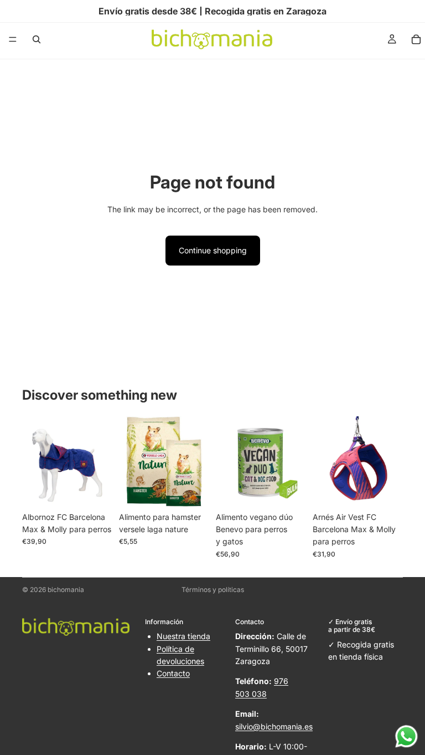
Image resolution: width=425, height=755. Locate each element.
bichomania (66, 589)
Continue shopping (213, 250)
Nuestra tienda (183, 636)
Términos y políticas (213, 589)
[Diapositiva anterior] (34, 461)
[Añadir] (192, 489)
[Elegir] (95, 489)
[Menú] (12, 39)
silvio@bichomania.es (274, 726)
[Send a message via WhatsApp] (406, 736)
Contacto (173, 673)
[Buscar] (36, 39)
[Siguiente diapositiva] (100, 461)
